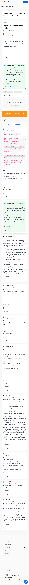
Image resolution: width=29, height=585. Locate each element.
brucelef (8, 481)
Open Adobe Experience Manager (13, 15)
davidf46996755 (10, 65)
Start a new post (13, 114)
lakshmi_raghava (9, 33)
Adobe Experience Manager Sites (7, 6)
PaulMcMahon (9, 236)
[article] (14, 163)
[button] (7, 31)
